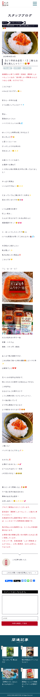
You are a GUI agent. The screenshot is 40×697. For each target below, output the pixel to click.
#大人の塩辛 (17, 68)
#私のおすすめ (27, 68)
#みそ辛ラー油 (8, 68)
